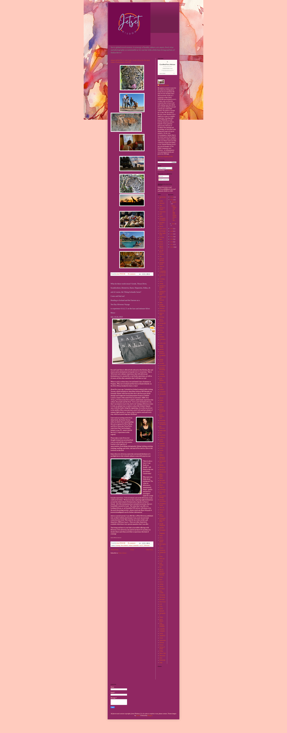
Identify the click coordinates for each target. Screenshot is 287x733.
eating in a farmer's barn (162, 287)
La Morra (162, 437)
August (174, 202)
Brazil (161, 244)
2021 (171, 228)
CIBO (161, 269)
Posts (161, 176)
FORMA (161, 337)
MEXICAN (162, 472)
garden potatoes (162, 352)
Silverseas (147, 545)
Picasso (161, 548)
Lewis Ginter (161, 440)
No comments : (132, 274)
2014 (171, 236)
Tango (161, 617)
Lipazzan (162, 443)
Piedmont (162, 550)
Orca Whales (161, 515)
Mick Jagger (161, 475)
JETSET (161, 407)
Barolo (161, 226)
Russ (160, 579)
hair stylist (162, 382)
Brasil (161, 242)
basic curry (162, 228)
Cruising (117, 545)
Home (132, 550)
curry (161, 281)
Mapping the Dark (162, 458)
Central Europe (161, 259)
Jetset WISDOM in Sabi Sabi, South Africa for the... (174, 213)
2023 (171, 199)
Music (161, 485)
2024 (172, 197)
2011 (171, 242)
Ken (160, 433)
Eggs (160, 302)
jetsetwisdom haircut (162, 423)
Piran (161, 556)
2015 (171, 234)
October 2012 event (162, 500)
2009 (172, 247)
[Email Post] (139, 274)
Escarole (161, 308)
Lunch (161, 450)
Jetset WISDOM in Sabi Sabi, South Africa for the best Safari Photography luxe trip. (130, 61)
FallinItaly (162, 311)
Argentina (162, 212)
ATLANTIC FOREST (162, 219)
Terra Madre (161, 620)
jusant (138, 715)
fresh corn (162, 343)
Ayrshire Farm (162, 223)
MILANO (162, 480)
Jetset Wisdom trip (161, 416)
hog (160, 385)
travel (161, 633)
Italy (160, 405)
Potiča (161, 561)
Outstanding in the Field (162, 520)
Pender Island (161, 541)
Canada (161, 254)
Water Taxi (162, 653)
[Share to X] (146, 274)
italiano (161, 402)
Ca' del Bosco (161, 251)
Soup (160, 606)
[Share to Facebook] (147, 274)
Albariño (162, 203)
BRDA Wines (161, 247)
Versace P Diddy (162, 648)
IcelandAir (136, 545)
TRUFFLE (162, 635)
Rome (161, 577)
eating (161, 283)
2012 (171, 239)
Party (161, 535)
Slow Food (162, 602)
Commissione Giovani (162, 272)
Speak (161, 608)
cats (160, 256)
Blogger (150, 715)
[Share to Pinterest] (149, 274)
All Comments (164, 179)
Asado (161, 216)
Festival (161, 328)
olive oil (161, 507)
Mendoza (162, 470)
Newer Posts (114, 550)
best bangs (162, 231)
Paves (161, 538)
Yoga (160, 662)
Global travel (161, 360)
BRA (160, 239)
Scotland (162, 588)
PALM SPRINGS (162, 524)
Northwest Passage (162, 496)
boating (161, 237)
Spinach (161, 611)
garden (161, 349)
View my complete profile (165, 156)
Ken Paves (162, 435)
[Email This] (142, 274)
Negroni (161, 487)
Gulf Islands (161, 379)
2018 (171, 231)
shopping (162, 595)
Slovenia (161, 599)
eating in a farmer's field (162, 293)
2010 (171, 244)
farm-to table (161, 314)
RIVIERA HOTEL (162, 574)
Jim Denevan (162, 427)
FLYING (161, 332)
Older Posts (149, 550)
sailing (161, 584)
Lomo (161, 448)
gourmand (162, 365)
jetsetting (162, 420)
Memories (162, 467)
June (173, 224)
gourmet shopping (162, 368)
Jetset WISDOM (164, 85)
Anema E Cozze (162, 208)
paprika (161, 528)
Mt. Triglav (162, 483)
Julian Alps (162, 430)
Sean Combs (161, 591)
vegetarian (162, 640)
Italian (161, 400)
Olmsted (161, 510)
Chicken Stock (161, 263)
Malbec (161, 455)
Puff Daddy (161, 564)
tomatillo (162, 629)
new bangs (162, 489)
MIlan (161, 478)
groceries (162, 376)
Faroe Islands (124, 545)
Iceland (131, 545)
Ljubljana (162, 446)
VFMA (161, 651)
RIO (160, 567)
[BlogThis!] (144, 274)
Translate (170, 170)
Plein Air (162, 558)
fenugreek (162, 323)
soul (160, 604)
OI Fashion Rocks (162, 504)
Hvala (161, 387)
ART (160, 214)
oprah (161, 512)
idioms (161, 398)
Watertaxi (162, 655)
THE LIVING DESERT (162, 625)
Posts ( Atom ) (122, 553)
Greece (161, 372)
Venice (161, 645)
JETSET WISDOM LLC (162, 411)
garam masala (161, 346)
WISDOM (162, 660)
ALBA (161, 201)
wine (160, 658)
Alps (160, 205)
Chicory (161, 266)
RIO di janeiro (161, 570)
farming (161, 317)
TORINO (162, 631)
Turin (161, 638)
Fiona (161, 330)
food (160, 334)
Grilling (161, 374)
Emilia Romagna (162, 305)
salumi (161, 586)
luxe (160, 453)
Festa (160, 325)
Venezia (161, 642)
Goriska (161, 363)
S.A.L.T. (142, 545)
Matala (161, 465)
